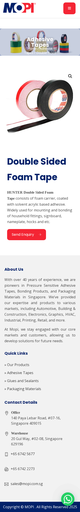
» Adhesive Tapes (18, 372)
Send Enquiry (23, 234)
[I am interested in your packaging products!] (67, 499)
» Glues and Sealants (21, 380)
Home (32, 48)
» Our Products (16, 364)
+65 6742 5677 (23, 453)
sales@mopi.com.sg (27, 483)
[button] (70, 76)
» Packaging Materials (22, 388)
